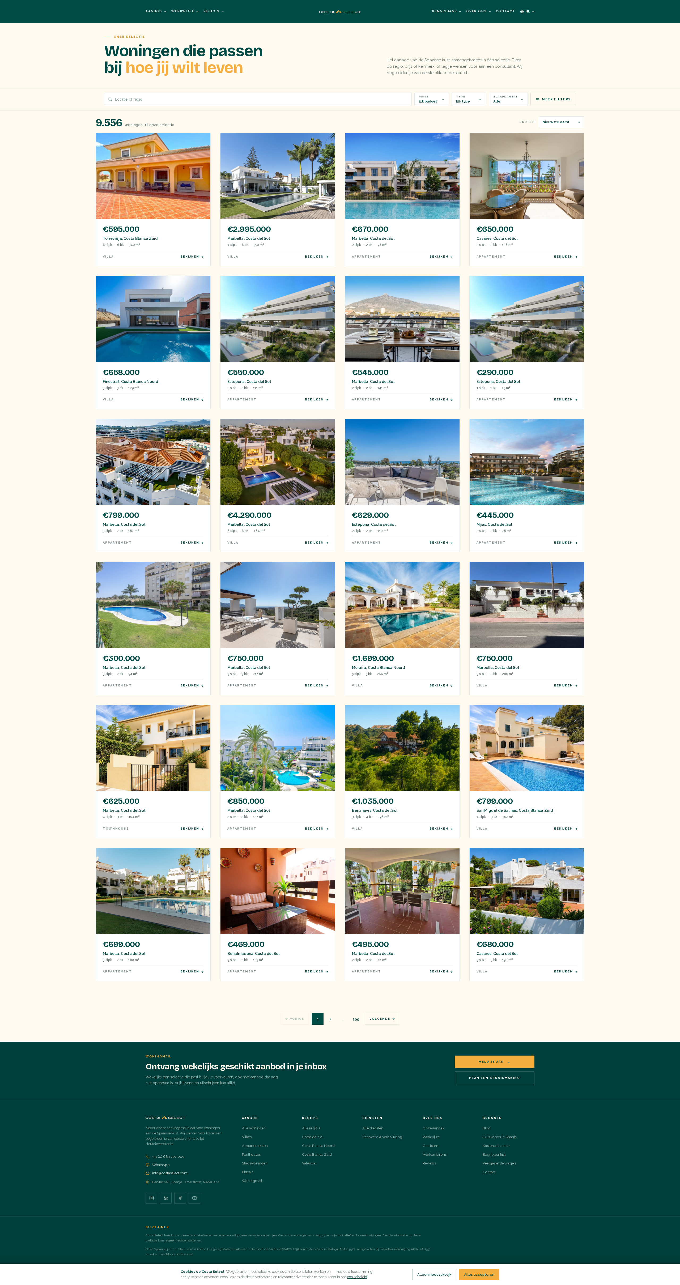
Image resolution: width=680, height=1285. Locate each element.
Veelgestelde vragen (499, 1163)
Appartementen (255, 1145)
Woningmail (252, 1181)
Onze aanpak (433, 1128)
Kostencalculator (496, 1145)
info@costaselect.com (170, 1173)
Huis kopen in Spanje (500, 1137)
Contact (505, 11)
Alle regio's (311, 1128)
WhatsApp (161, 1165)
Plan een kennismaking (494, 1078)
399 (356, 1019)
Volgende (379, 1019)
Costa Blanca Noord (318, 1145)
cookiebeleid (357, 1277)
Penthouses (251, 1154)
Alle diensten (372, 1128)
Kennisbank (444, 11)
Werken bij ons (435, 1154)
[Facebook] (180, 1198)
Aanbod (154, 11)
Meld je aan (495, 1062)
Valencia (309, 1163)
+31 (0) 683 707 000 (168, 1156)
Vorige (297, 1019)
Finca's (247, 1172)
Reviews (429, 1163)
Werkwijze (182, 11)
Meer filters (556, 99)
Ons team (430, 1145)
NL (528, 11)
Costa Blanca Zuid (317, 1154)
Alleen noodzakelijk (434, 1275)
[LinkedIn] (166, 1198)
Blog (487, 1128)
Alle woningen (254, 1128)
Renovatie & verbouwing (382, 1137)
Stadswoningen (254, 1163)
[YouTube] (194, 1198)
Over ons (476, 11)
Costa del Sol (313, 1137)
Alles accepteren (479, 1275)
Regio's (211, 11)
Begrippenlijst (494, 1154)
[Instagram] (151, 1198)
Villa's (247, 1137)
